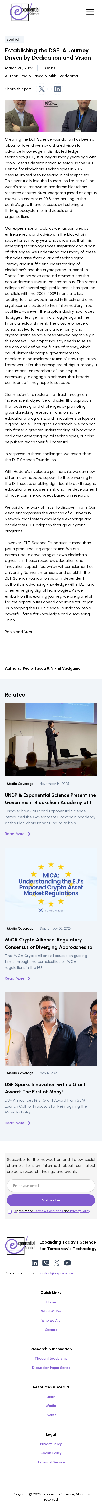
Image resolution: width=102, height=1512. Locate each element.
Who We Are (51, 1320)
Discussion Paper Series (51, 1368)
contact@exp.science (56, 1273)
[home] (25, 12)
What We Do (51, 1311)
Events (51, 1415)
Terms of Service (51, 1462)
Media (51, 1406)
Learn (51, 1397)
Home (51, 1302)
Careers (51, 1330)
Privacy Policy (80, 1211)
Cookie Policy (51, 1453)
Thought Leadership (51, 1358)
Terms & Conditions (48, 1211)
